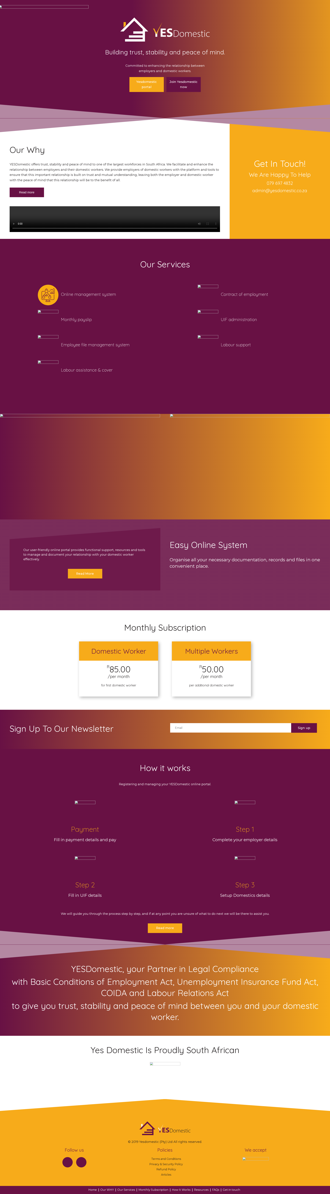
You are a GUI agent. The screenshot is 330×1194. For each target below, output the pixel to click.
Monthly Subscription (153, 1189)
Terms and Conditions (166, 1159)
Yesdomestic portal (146, 84)
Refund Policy (166, 1169)
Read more (26, 192)
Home (92, 1189)
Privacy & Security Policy (166, 1164)
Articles (166, 1174)
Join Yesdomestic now (183, 84)
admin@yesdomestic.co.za (279, 190)
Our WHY (107, 1189)
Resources (201, 1189)
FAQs (215, 1189)
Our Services (126, 1189)
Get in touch (231, 1189)
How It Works (181, 1189)
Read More (85, 574)
